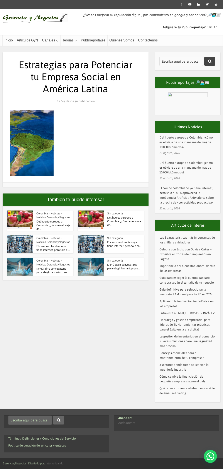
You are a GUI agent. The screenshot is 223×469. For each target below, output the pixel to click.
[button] (210, 456)
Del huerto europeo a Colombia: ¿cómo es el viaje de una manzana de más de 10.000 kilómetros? (186, 142)
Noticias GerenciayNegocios (53, 217)
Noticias (55, 213)
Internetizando (54, 463)
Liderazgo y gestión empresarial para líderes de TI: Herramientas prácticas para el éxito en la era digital (184, 324)
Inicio (9, 40)
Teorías (68, 40)
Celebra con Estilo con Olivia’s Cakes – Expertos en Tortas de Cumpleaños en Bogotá (185, 254)
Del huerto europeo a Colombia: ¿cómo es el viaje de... (53, 225)
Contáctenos (148, 40)
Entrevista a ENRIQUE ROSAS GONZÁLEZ (187, 313)
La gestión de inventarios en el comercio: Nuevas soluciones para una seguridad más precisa (187, 341)
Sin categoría (115, 213)
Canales (48, 40)
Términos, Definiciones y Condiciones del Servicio (42, 438)
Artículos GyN (27, 40)
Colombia (42, 213)
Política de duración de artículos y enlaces (37, 445)
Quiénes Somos (121, 40)
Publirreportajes (93, 40)
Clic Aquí (213, 27)
